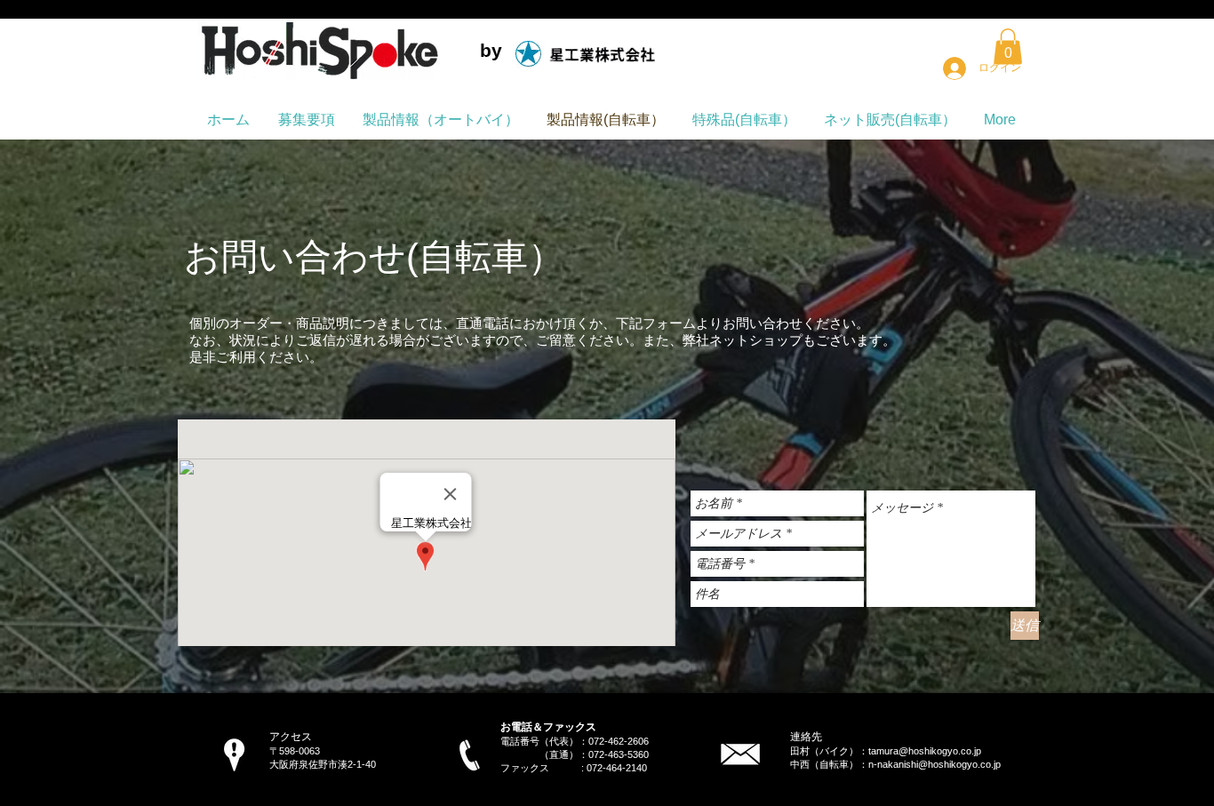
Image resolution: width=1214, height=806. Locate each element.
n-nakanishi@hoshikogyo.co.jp (934, 764)
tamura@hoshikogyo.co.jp (924, 751)
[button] (1008, 46)
